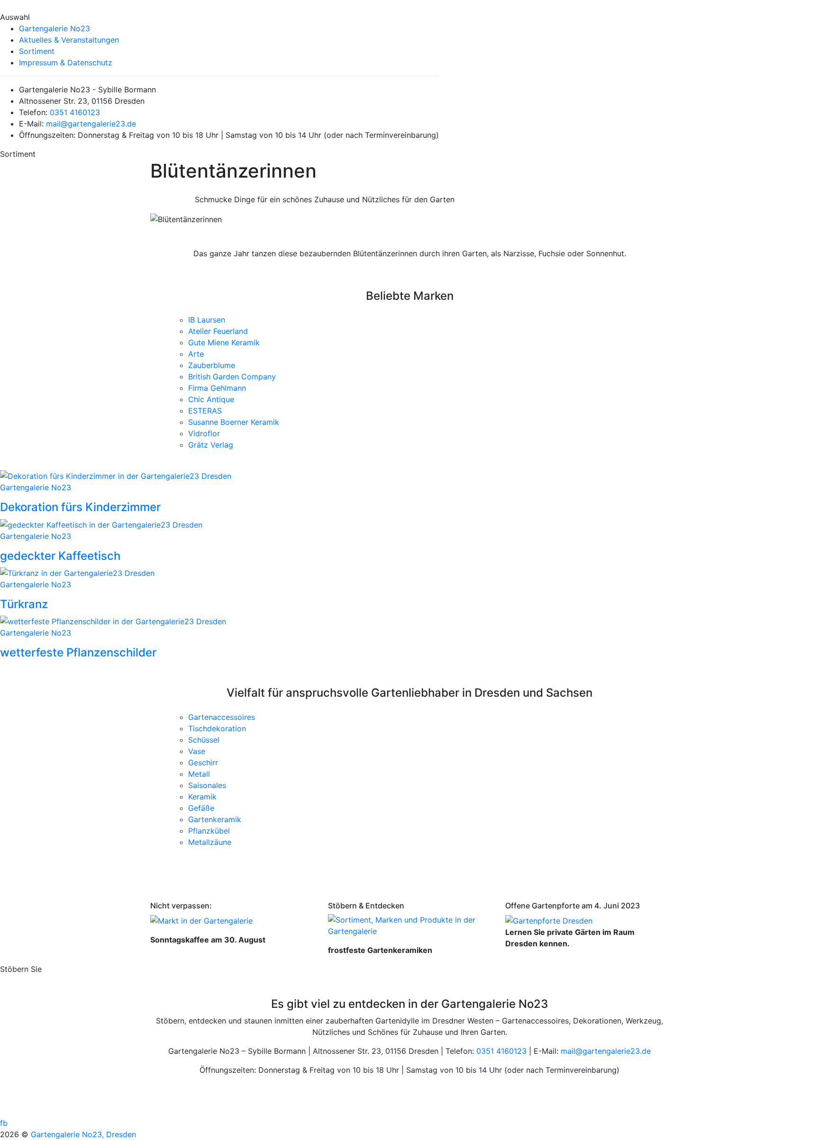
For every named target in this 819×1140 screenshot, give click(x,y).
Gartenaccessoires (221, 717)
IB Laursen (206, 319)
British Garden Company (232, 376)
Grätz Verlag (210, 444)
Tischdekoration (217, 728)
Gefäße (201, 808)
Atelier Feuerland (218, 331)
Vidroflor (204, 433)
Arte (196, 354)
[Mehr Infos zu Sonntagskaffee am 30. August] (201, 920)
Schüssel (203, 740)
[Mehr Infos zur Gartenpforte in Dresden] (548, 920)
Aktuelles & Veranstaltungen (69, 40)
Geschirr (203, 762)
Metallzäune (209, 842)
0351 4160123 (75, 112)
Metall (199, 774)
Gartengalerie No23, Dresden (83, 1134)
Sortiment (37, 51)
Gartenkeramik (214, 819)
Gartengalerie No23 (54, 28)
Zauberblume (211, 365)
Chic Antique (211, 399)
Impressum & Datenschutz (65, 62)
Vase (196, 751)
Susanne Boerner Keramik (233, 422)
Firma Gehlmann (217, 388)
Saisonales (207, 785)
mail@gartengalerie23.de (91, 123)
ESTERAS (205, 410)
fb (4, 1123)
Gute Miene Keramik (224, 342)
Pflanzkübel (209, 830)
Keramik (202, 796)
